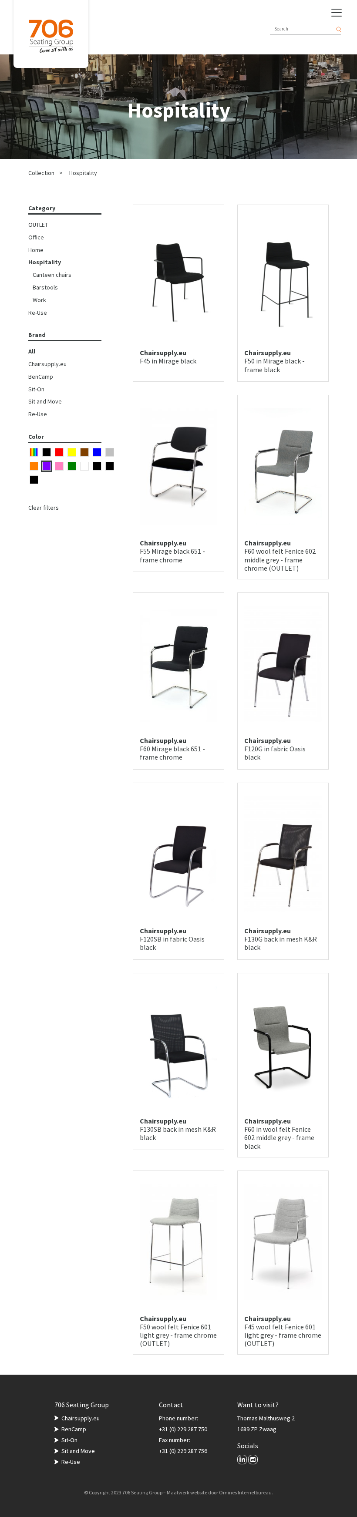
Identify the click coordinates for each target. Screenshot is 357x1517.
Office (36, 237)
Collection (41, 173)
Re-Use (37, 312)
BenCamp (40, 376)
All (31, 351)
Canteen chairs (52, 275)
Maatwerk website (187, 1492)
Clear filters (43, 507)
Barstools (45, 287)
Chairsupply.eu (47, 364)
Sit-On (36, 389)
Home (36, 250)
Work (39, 300)
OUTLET (38, 225)
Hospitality (83, 173)
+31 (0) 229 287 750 (183, 1429)
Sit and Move (45, 401)
